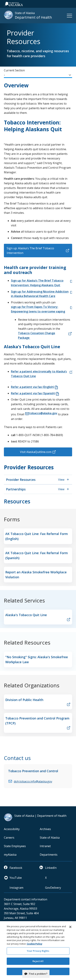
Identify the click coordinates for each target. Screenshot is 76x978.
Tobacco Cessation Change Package (36, 335)
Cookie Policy (34, 943)
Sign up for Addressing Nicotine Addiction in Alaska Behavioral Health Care (40, 294)
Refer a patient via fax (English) (32, 387)
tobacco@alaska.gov (43, 413)
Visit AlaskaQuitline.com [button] (35, 452)
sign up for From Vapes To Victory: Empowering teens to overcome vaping (38, 309)
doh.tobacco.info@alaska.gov (33, 781)
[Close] (70, 927)
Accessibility (12, 829)
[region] (38, 949)
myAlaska (10, 855)
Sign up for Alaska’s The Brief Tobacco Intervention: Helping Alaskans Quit (37, 283)
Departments (48, 855)
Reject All (38, 961)
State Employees (15, 846)
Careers (9, 838)
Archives (45, 829)
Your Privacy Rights (38, 950)
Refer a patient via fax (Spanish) (33, 393)
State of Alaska (50, 838)
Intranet (45, 846)
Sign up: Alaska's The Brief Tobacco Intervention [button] (30, 250)
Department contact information (25, 899)
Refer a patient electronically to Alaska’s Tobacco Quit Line (39, 374)
